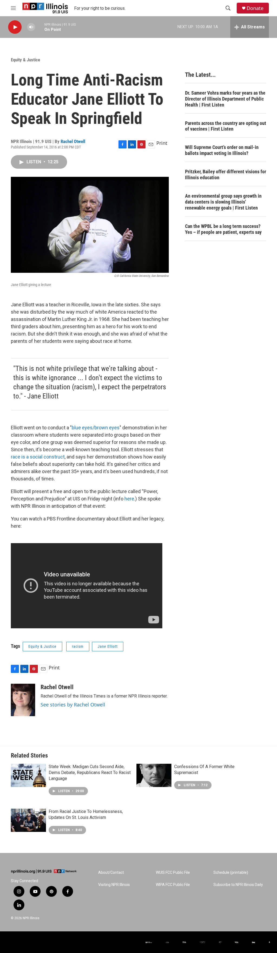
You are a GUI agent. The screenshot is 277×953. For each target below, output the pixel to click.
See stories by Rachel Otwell (73, 704)
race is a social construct (38, 457)
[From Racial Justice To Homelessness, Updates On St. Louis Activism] (28, 820)
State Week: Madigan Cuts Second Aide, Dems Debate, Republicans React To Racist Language (90, 772)
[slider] (40, 27)
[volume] (31, 27)
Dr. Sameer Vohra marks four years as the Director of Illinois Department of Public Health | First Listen (225, 99)
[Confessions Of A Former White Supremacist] (154, 775)
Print (161, 143)
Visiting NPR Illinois (114, 885)
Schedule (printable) (230, 873)
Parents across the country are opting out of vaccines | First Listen (225, 126)
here (129, 499)
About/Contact (111, 873)
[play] (15, 27)
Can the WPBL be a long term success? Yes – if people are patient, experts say (223, 229)
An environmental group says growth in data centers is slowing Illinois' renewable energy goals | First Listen (223, 202)
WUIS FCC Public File (173, 873)
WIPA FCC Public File (173, 885)
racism (78, 646)
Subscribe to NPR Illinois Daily (238, 885)
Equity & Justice (25, 59)
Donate (255, 8)
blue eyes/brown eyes (96, 427)
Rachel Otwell (73, 141)
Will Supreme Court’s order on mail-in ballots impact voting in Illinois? (222, 150)
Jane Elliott (108, 646)
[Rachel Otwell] (23, 700)
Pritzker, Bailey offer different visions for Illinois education (225, 174)
